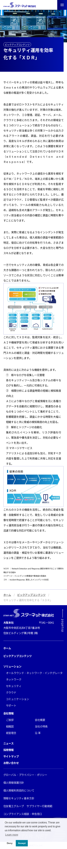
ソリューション (12, 666)
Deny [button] (9, 843)
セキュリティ (13, 686)
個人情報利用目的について (18, 790)
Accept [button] (22, 843)
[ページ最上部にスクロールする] (62, 620)
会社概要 (40, 720)
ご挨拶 (10, 720)
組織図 (10, 726)
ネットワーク (13, 679)
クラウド (11, 692)
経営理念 (11, 733)
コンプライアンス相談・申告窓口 (22, 814)
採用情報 (8, 750)
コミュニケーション (17, 699)
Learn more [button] (11, 834)
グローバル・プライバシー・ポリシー (25, 775)
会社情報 (8, 713)
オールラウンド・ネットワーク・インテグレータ (34, 673)
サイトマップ (11, 756)
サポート (11, 705)
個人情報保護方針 (13, 782)
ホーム (7, 595)
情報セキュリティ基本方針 (18, 798)
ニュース (8, 743)
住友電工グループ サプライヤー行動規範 (27, 806)
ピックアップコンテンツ (31, 595)
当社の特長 (41, 726)
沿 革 (38, 733)
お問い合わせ (11, 763)
